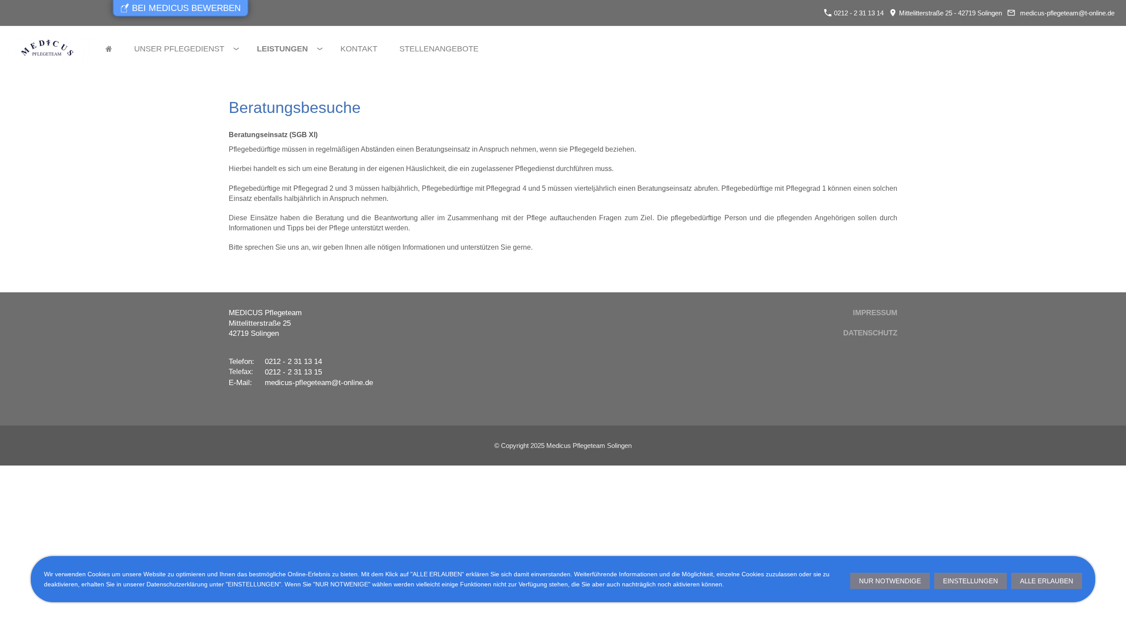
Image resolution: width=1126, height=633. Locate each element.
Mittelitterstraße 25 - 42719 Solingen (949, 13)
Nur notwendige (890, 581)
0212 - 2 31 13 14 (858, 13)
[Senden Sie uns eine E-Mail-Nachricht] (1011, 13)
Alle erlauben (1046, 581)
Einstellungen (970, 581)
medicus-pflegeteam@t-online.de (1067, 13)
